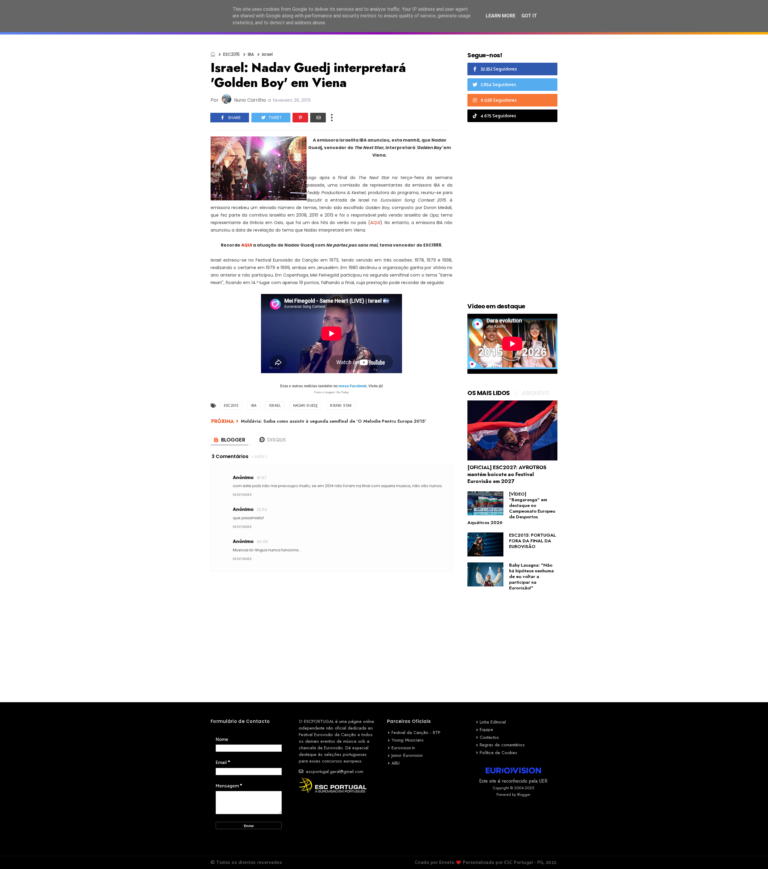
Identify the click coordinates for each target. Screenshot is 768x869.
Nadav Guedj (305, 405)
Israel (267, 54)
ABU (396, 763)
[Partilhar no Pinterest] (300, 117)
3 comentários (230, 456)
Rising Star (341, 405)
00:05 (262, 541)
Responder (242, 494)
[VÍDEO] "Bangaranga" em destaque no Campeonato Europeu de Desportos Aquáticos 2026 (511, 508)
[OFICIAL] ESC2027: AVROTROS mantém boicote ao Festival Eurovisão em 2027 (506, 474)
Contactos (489, 737)
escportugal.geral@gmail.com (333, 771)
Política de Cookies (498, 752)
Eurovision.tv (403, 748)
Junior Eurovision (407, 755)
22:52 (262, 509)
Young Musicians (408, 740)
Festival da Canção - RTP (416, 732)
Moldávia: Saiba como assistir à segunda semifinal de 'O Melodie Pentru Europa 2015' (333, 421)
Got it (529, 16)
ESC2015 (231, 54)
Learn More (500, 16)
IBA (251, 54)
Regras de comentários (502, 745)
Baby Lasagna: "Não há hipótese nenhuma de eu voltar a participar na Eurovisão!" (531, 576)
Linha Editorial (493, 722)
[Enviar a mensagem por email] (318, 117)
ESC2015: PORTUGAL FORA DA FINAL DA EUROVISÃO (532, 541)
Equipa (486, 729)
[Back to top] (753, 854)
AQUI (375, 223)
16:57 (261, 477)
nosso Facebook (352, 386)
